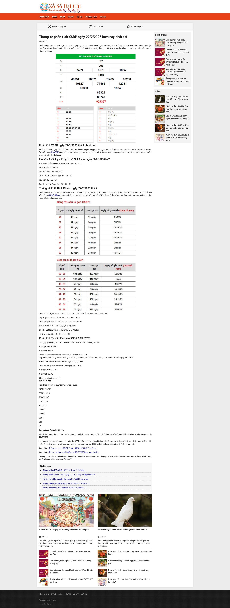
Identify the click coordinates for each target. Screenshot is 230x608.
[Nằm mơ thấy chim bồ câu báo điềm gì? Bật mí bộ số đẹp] (125, 510)
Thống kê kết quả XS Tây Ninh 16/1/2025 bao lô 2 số (65, 488)
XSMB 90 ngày (55, 195)
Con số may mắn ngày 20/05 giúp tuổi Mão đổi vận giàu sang (176, 72)
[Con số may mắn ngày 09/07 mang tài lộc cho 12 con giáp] (66, 510)
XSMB (54, 17)
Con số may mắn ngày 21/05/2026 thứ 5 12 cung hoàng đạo (177, 62)
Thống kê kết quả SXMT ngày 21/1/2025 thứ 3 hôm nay (66, 483)
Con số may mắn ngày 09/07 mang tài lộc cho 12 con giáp (64, 530)
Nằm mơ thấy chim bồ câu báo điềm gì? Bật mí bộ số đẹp (122, 530)
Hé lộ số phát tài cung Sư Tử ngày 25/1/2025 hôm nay (65, 479)
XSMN (70, 17)
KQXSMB (55, 152)
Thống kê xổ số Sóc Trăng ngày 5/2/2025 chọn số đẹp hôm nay (69, 475)
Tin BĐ (103, 17)
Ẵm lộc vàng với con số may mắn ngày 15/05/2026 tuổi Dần (177, 81)
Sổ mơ (79, 17)
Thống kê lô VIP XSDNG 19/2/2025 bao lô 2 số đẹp (64, 470)
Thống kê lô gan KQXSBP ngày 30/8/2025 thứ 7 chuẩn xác (73, 448)
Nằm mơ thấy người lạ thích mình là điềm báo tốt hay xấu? (177, 138)
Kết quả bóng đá (59, 26)
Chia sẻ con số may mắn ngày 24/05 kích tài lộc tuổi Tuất (177, 52)
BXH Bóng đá (137, 26)
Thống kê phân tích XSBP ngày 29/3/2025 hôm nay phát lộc (74, 452)
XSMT (62, 17)
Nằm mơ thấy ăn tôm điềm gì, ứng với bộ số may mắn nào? (177, 128)
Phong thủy (91, 17)
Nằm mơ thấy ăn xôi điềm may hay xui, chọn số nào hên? (177, 109)
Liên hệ (84, 594)
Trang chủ (43, 17)
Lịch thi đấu (98, 26)
